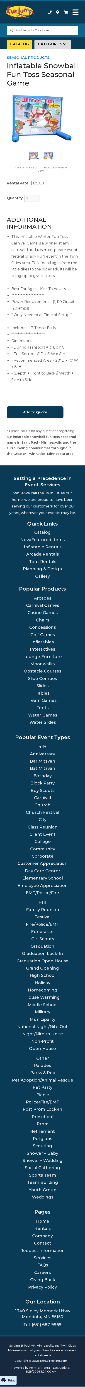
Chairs (42, 620)
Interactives (42, 649)
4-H (42, 746)
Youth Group (42, 1189)
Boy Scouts (42, 790)
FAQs (42, 1265)
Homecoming (42, 990)
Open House (42, 1048)
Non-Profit (42, 1041)
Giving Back (42, 1279)
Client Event (42, 834)
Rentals (42, 1228)
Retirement (42, 1131)
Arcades (42, 598)
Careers (42, 1272)
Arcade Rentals (42, 554)
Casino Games (43, 612)
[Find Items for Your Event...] (11, 30)
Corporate (42, 856)
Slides (42, 685)
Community (42, 849)
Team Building (42, 1182)
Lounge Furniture (42, 656)
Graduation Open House (42, 961)
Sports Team (42, 1175)
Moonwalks (42, 663)
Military (42, 1012)
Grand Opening (42, 968)
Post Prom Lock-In (42, 1109)
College (42, 841)
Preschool (42, 1116)
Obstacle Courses (42, 671)
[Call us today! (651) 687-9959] (50, 12)
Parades (42, 1065)
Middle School (43, 1004)
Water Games (42, 715)
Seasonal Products (28, 57)
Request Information (42, 1250)
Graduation (42, 946)
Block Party (42, 783)
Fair (42, 902)
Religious (42, 1138)
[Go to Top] (76, 1378)
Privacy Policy (42, 1287)
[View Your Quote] (66, 12)
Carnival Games (42, 605)
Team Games (42, 700)
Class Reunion (43, 827)
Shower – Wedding (43, 1160)
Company (42, 1235)
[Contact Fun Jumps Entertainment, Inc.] (57, 12)
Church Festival (42, 812)
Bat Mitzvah (42, 768)
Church (42, 805)
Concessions (42, 627)
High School (43, 975)
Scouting (42, 1145)
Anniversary (42, 754)
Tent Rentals (42, 561)
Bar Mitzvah (42, 761)
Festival (42, 917)
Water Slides (42, 722)
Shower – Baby (42, 1153)
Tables (42, 693)
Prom (43, 1124)
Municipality (42, 1019)
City (42, 819)
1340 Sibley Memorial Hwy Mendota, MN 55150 (42, 1313)
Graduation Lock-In (42, 953)
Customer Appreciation (42, 863)
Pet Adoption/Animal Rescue (42, 1080)
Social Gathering (42, 1167)
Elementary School (42, 878)
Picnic (42, 1094)
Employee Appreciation (42, 885)
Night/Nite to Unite (42, 1033)
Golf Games (42, 634)
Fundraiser (42, 931)
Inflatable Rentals (42, 547)
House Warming (42, 997)
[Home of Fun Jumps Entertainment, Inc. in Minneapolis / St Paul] (19, 12)
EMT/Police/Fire (42, 892)
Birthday (43, 775)
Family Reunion (42, 909)
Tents (42, 707)
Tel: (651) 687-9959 (42, 1324)
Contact (42, 1243)
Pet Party (42, 1087)
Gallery (42, 576)
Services (42, 1257)
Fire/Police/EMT (42, 924)
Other (42, 1058)
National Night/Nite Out (42, 1026)
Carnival (42, 797)
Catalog (19, 44)
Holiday (42, 982)
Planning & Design (42, 568)
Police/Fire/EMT (42, 1102)
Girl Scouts (42, 938)
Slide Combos (42, 678)
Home (42, 1221)
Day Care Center (42, 870)
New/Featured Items (42, 539)
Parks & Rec (42, 1072)
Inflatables (42, 642)
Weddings (42, 1197)
